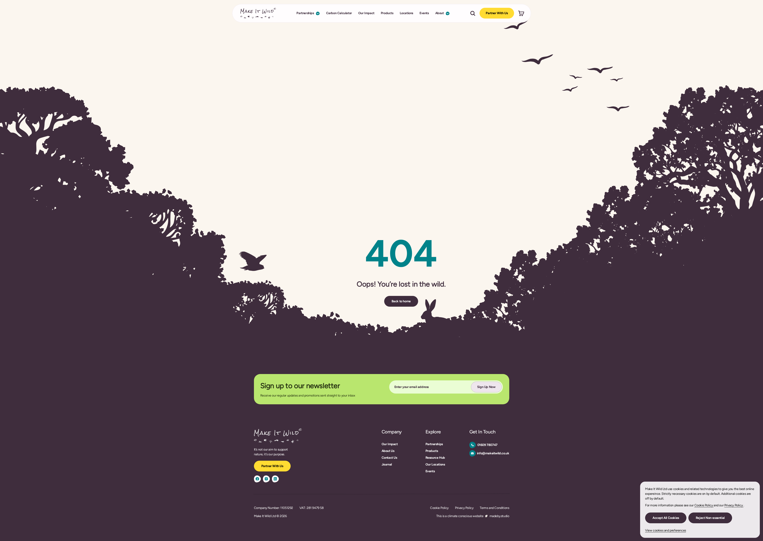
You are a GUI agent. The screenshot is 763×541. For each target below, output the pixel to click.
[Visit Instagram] (266, 478)
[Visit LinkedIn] (275, 478)
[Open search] (473, 13)
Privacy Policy (733, 505)
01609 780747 (487, 445)
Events (424, 13)
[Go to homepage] (258, 13)
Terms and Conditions (494, 508)
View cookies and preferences (665, 530)
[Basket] (521, 13)
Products (387, 13)
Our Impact (366, 13)
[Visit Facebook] (257, 478)
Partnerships (305, 13)
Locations (406, 13)
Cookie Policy (704, 505)
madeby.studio (499, 516)
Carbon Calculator (339, 13)
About (439, 13)
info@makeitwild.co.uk (493, 453)
